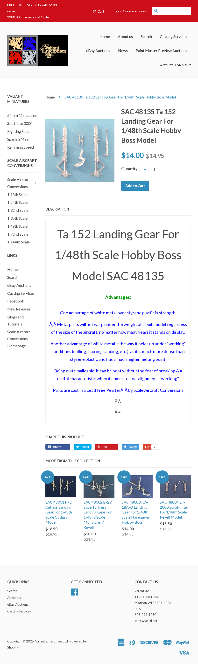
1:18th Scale (17, 194)
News (123, 50)
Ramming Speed (20, 147)
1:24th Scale (17, 202)
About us (125, 36)
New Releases (18, 309)
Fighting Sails (18, 131)
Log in (116, 11)
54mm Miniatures (22, 115)
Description (57, 209)
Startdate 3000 (19, 123)
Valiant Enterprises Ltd (51, 641)
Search (146, 36)
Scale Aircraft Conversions (18, 183)
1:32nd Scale (17, 210)
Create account (135, 11)
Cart (100, 11)
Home (104, 36)
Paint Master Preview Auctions (161, 50)
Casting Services (173, 36)
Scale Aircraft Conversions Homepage (18, 338)
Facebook (15, 301)
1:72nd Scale (17, 234)
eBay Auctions (98, 50)
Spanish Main (18, 139)
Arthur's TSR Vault (175, 64)
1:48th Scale (17, 226)
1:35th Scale (17, 218)
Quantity (129, 168)
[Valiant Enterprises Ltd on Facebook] (74, 591)
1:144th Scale (18, 242)
